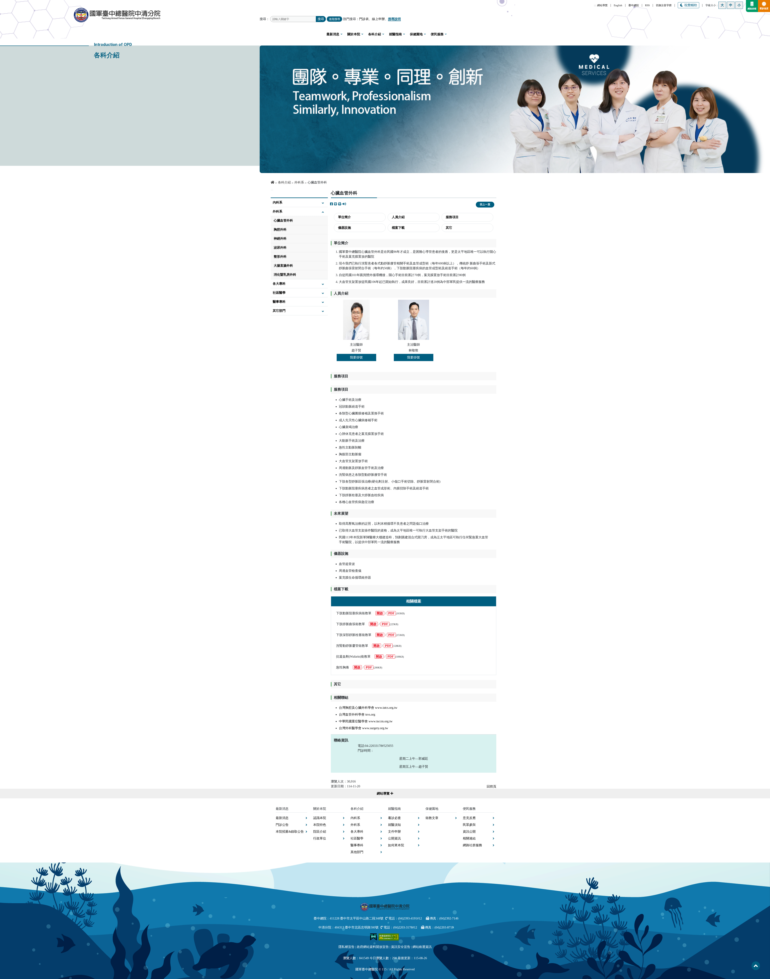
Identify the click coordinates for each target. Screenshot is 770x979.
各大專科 (279, 283)
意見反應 (469, 818)
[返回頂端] (756, 965)
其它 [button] (449, 227)
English (618, 5)
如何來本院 (396, 845)
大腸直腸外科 (283, 265)
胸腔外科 (280, 229)
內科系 (277, 202)
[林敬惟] (413, 320)
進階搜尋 (334, 19)
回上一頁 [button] (485, 204)
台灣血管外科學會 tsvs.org (357, 714)
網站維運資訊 (422, 947)
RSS (647, 5)
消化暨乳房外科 (285, 274)
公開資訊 (394, 838)
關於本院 (353, 34)
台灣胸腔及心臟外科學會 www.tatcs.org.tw (368, 707)
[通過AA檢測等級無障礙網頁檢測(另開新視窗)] (389, 936)
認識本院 (319, 818)
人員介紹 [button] (398, 217)
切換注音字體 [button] (664, 5)
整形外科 (280, 256)
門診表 (364, 19)
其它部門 (279, 310)
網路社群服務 (472, 845)
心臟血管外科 (283, 220)
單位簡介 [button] (344, 217)
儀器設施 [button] (344, 227)
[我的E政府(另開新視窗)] (374, 936)
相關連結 (469, 838)
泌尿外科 (280, 247)
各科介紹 (374, 34)
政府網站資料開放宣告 (373, 947)
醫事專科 (279, 301)
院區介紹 (319, 831)
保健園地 (416, 34)
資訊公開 (469, 831)
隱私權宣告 (346, 947)
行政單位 (319, 838)
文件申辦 (394, 831)
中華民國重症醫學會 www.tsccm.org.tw (366, 721)
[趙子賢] (356, 320)
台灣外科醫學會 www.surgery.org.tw (363, 728)
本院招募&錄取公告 (290, 831)
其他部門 (357, 852)
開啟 (380, 613)
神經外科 (280, 238)
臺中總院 (633, 5)
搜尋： (264, 19)
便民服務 (437, 34)
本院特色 (319, 824)
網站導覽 (602, 5)
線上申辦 (378, 19)
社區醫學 (279, 292)
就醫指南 (395, 34)
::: (595, 5)
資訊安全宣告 (400, 947)
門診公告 (282, 824)
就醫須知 (394, 824)
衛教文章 (432, 818)
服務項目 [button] (452, 217)
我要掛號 (356, 357)
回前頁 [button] (491, 786)
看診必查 (394, 818)
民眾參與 (469, 824)
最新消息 (332, 34)
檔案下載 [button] (398, 227)
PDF (391, 613)
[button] (339, 204)
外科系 (299, 182)
